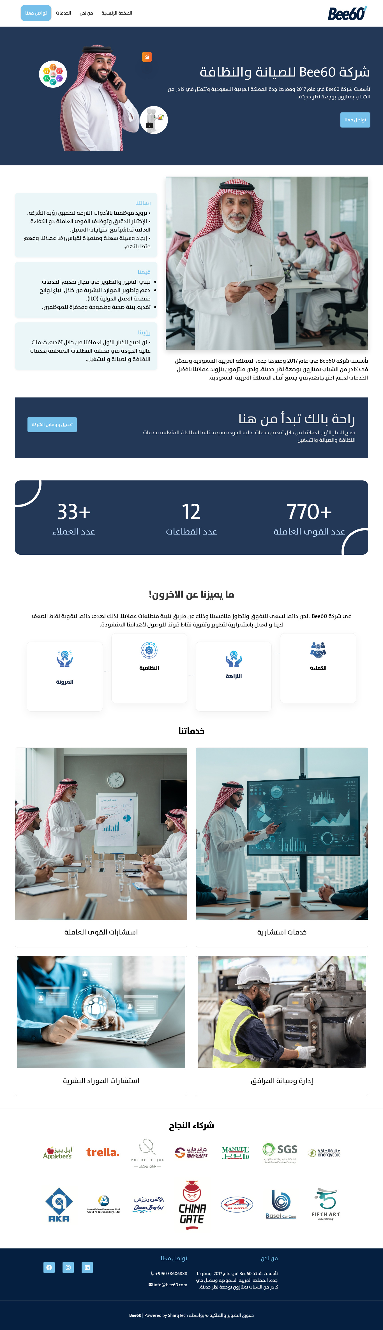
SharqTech (178, 1315)
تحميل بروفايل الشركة (52, 424)
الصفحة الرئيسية (116, 13)
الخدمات (63, 13)
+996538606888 (171, 1273)
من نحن (86, 13)
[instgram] (68, 1267)
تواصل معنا (36, 13)
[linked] (87, 1267)
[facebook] (49, 1267)
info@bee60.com (170, 1285)
